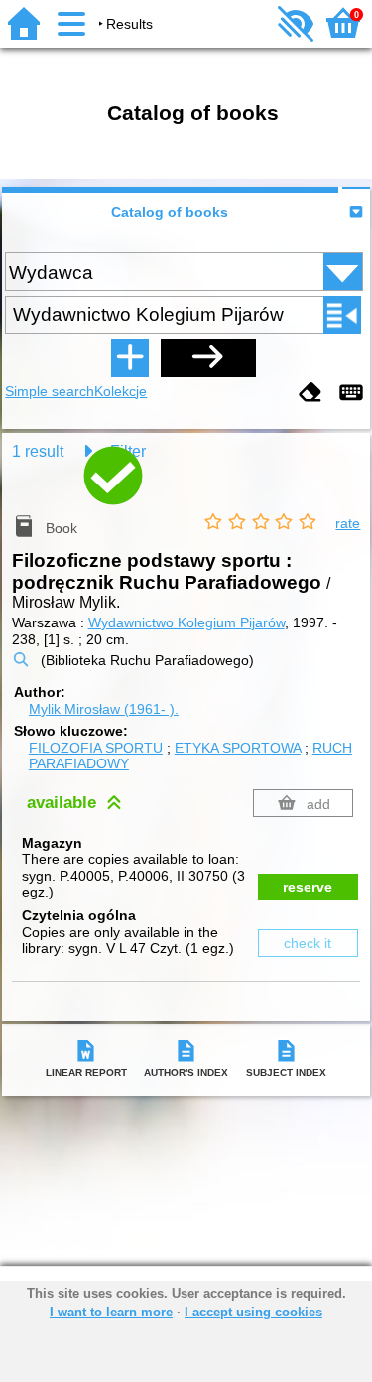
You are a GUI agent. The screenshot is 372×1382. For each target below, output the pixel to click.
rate (347, 523)
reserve (307, 887)
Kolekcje (120, 391)
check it (307, 943)
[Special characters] (351, 393)
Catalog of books (169, 212)
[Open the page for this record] (186, 492)
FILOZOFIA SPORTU (96, 748)
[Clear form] (310, 393)
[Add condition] (130, 357)
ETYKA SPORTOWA (238, 748)
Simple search (49, 391)
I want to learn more (111, 1312)
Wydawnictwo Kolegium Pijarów (186, 622)
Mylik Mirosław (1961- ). (104, 709)
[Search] (208, 357)
